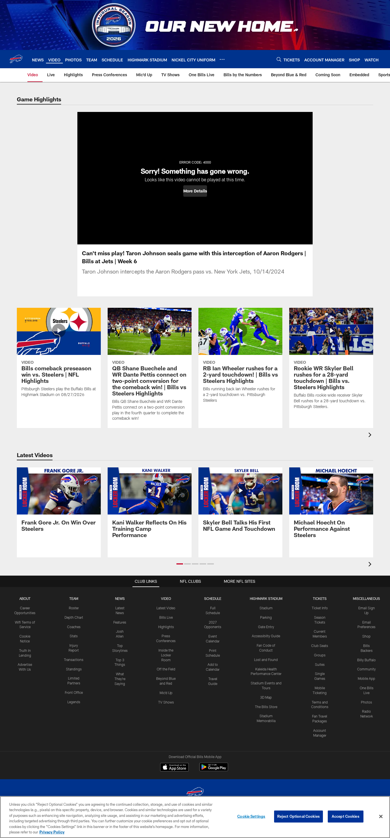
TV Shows (166, 702)
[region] (195, 817)
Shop (366, 636)
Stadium (266, 608)
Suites (320, 664)
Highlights (166, 627)
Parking (266, 617)
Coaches (74, 627)
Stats (74, 636)
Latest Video (165, 608)
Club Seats (319, 646)
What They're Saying (119, 679)
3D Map (266, 697)
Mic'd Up (166, 693)
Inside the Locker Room (165, 655)
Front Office (74, 692)
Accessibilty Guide (266, 636)
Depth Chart (74, 617)
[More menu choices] (222, 59)
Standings (74, 669)
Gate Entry (266, 627)
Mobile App (366, 678)
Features (119, 622)
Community (366, 669)
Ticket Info (320, 608)
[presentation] (371, 436)
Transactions (73, 660)
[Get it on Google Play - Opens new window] (213, 770)
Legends (73, 702)
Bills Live (166, 617)
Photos (366, 702)
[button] (195, 191)
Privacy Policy (52, 832)
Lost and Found (266, 660)
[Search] (279, 59)
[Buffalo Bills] (195, 793)
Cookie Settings (251, 816)
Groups (319, 655)
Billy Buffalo (366, 660)
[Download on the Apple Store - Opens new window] (174, 768)
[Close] (381, 816)
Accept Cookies (345, 816)
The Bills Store (266, 707)
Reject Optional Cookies (298, 816)
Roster (74, 608)
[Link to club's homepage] (16, 59)
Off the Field (166, 669)
